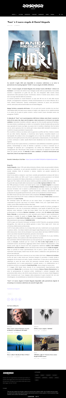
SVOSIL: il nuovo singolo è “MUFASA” (43, 328)
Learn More (31, 396)
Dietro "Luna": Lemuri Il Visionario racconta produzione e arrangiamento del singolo (18, 329)
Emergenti (36, 326)
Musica (9, 293)
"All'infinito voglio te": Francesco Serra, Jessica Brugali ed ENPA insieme (45, 355)
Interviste (9, 326)
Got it (37, 396)
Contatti (5, 388)
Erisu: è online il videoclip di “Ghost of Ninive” (18, 354)
